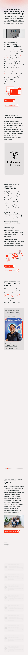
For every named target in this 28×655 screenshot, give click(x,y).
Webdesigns (7, 74)
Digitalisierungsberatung (11, 295)
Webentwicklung (16, 297)
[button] (5, 468)
